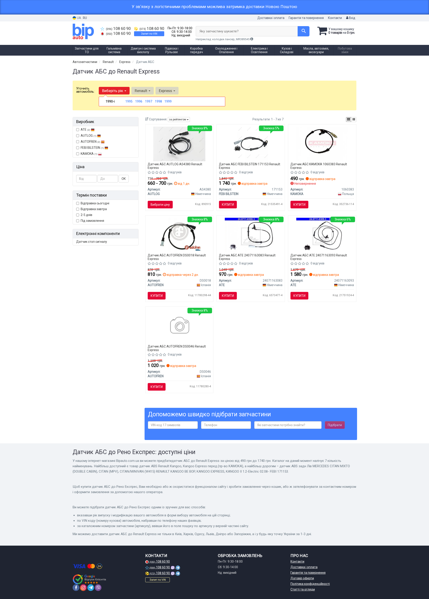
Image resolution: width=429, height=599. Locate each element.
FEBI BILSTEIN (92, 147)
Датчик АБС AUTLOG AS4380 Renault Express (175, 165)
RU (85, 18)
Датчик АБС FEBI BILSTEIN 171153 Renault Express (249, 165)
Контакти (335, 18)
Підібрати (335, 425)
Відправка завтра (94, 209)
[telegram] (90, 587)
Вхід (351, 18)
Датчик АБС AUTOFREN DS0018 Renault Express (177, 256)
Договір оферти (302, 578)
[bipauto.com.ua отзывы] (90, 579)
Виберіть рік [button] (113, 90)
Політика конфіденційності (310, 584)
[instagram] (83, 587)
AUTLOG (89, 135)
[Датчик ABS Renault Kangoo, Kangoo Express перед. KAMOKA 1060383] (322, 143)
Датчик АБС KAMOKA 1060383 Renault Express (318, 165)
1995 (128, 101)
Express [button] (166, 90)
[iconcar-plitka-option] (348, 119)
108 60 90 (118, 28)
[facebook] (76, 587)
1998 (158, 101)
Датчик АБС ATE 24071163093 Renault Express (318, 256)
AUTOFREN (90, 141)
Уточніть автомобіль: (85, 90)
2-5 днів (86, 215)
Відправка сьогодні (95, 203)
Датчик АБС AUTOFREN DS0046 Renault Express (177, 348)
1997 (148, 101)
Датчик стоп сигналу (91, 241)
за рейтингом (178, 119)
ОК (124, 178)
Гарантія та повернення (306, 18)
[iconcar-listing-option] (353, 119)
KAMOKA (89, 153)
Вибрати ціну (160, 204)
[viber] (98, 587)
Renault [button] (141, 90)
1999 (168, 101)
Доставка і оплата (270, 18)
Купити (228, 204)
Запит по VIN (149, 33)
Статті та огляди (302, 589)
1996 (138, 101)
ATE (85, 129)
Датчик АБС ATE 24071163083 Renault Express (247, 256)
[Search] (303, 31)
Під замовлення (92, 220)
